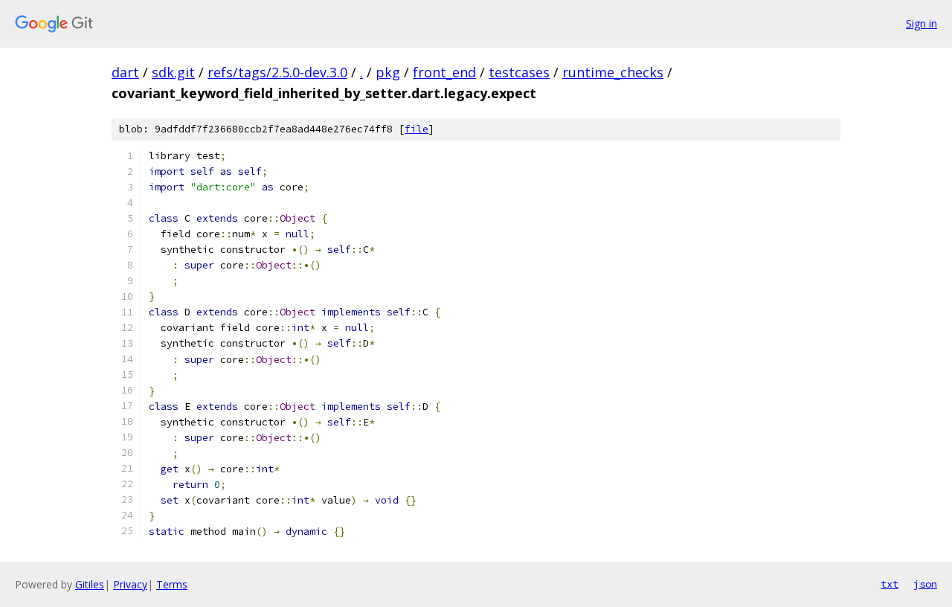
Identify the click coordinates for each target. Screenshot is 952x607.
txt (889, 584)
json (925, 584)
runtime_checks (612, 72)
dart (125, 72)
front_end (444, 72)
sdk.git (173, 72)
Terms (171, 584)
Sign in (921, 23)
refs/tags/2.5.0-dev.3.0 (277, 72)
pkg (388, 72)
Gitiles (89, 584)
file (416, 129)
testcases (519, 72)
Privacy (130, 584)
